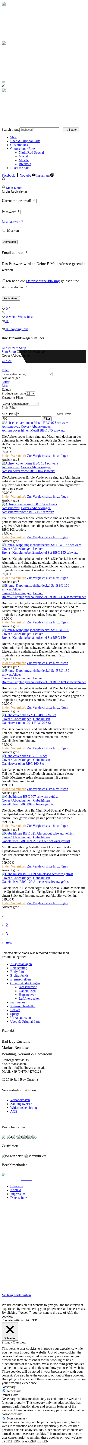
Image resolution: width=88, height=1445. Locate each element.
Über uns (16, 1186)
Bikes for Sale (19, 168)
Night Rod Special (31, 152)
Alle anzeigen (11, 378)
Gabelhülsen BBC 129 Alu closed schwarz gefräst (35, 881)
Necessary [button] (9, 1387)
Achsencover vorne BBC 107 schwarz (28, 512)
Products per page (14, 393)
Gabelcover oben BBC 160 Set (23, 763)
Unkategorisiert (20, 1017)
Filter (5, 370)
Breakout (25, 164)
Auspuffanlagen (21, 964)
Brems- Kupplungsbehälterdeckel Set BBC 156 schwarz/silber (44, 597)
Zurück (7, 361)
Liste (5, 385)
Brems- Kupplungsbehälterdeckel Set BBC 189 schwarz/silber (44, 682)
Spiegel (15, 1014)
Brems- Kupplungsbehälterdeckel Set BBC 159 (34, 637)
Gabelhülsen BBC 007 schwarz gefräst (28, 804)
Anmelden (9, 241)
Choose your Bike (22, 148)
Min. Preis (9, 414)
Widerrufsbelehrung (23, 1107)
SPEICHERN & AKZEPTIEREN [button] (25, 1441)
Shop (13, 137)
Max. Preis (64, 414)
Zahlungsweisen (21, 1104)
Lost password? (12, 221)
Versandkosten (20, 1100)
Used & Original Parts (25, 141)
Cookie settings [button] (13, 1320)
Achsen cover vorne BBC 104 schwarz (28, 471)
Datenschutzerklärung (43, 281)
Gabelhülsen (41, 719)
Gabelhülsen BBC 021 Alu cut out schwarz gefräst (36, 841)
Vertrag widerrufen (16, 1295)
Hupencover (27, 994)
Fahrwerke (17, 1002)
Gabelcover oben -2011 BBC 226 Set (27, 723)
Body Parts (17, 971)
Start (5, 351)
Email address (15, 252)
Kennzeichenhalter (22, 1006)
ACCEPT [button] (32, 1320)
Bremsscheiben (20, 979)
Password (10, 212)
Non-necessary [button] (12, 1414)
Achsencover (10, 426)
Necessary (14, 1391)
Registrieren (10, 298)
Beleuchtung (18, 968)
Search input (10, 129)
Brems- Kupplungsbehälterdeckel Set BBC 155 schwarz (40, 552)
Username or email (18, 201)
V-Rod (23, 156)
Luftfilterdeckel (29, 998)
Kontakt (15, 1190)
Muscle (24, 160)
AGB (14, 1111)
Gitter (5, 382)
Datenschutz (18, 1197)
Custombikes (19, 145)
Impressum (17, 1194)
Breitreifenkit (19, 975)
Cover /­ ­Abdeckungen (36, 426)
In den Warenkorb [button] (14, 455)
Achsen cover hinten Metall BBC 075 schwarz (33, 430)
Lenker (38, 548)
